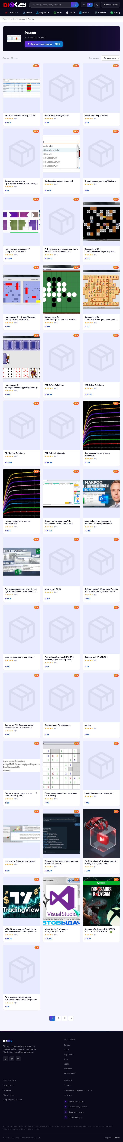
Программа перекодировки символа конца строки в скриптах (21, 998)
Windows (86, 12)
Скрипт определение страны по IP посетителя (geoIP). (21, 794)
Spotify (117, 12)
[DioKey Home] (15, 4)
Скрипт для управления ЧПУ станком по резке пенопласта (59, 522)
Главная (6, 19)
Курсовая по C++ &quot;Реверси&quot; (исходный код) (60, 319)
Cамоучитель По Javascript (57, 725)
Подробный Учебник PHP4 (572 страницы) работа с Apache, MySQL (59, 659)
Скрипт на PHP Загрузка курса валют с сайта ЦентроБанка (19, 726)
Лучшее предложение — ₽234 (45, 44)
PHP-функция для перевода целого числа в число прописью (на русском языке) (61, 251)
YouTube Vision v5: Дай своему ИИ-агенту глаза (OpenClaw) (101, 862)
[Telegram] (11, 1058)
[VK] (5, 1058)
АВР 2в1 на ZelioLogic (54, 385)
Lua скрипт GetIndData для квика (20, 861)
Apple (72, 12)
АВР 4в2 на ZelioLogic (55, 453)
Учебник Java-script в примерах (19, 657)
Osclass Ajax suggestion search (59, 181)
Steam (29, 12)
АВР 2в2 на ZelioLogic (15, 453)
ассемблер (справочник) (96, 115)
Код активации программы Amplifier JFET (17, 522)
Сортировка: (94, 58)
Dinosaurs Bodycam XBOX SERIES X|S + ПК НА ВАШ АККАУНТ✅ (100, 930)
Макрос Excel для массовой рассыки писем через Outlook (98, 522)
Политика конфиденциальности (78, 1090)
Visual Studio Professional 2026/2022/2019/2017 (56, 930)
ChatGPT (102, 12)
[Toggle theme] (97, 5)
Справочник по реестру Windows (100, 181)
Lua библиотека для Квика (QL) (99, 793)
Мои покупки (9, 1095)
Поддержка (8, 1086)
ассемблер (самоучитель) (57, 115)
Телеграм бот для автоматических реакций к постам (61, 862)
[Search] (75, 4)
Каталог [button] (12, 12)
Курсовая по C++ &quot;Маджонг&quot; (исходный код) (100, 319)
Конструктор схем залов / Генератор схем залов (17, 250)
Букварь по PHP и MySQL (96, 657)
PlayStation (44, 12)
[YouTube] (18, 1058)
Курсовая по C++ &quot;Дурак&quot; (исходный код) (21, 386)
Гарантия (7, 1090)
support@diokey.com (12, 1100)
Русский (116, 1138)
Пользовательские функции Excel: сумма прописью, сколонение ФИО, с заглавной (21, 591)
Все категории (19, 19)
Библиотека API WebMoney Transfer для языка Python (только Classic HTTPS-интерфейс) (101, 591)
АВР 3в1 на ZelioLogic (94, 385)
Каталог (67, 1045)
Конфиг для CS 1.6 (53, 589)
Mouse (88, 725)
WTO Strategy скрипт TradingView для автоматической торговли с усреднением (21, 931)
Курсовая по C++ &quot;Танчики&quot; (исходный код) (99, 251)
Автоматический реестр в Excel (20, 115)
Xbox (59, 12)
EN (84, 5)
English (108, 1138)
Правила (67, 1086)
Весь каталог (69, 1073)
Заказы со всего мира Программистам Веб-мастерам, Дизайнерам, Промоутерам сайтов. (20, 185)
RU (90, 5)
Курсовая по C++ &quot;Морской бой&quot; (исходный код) (20, 318)
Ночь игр (68, 1095)
